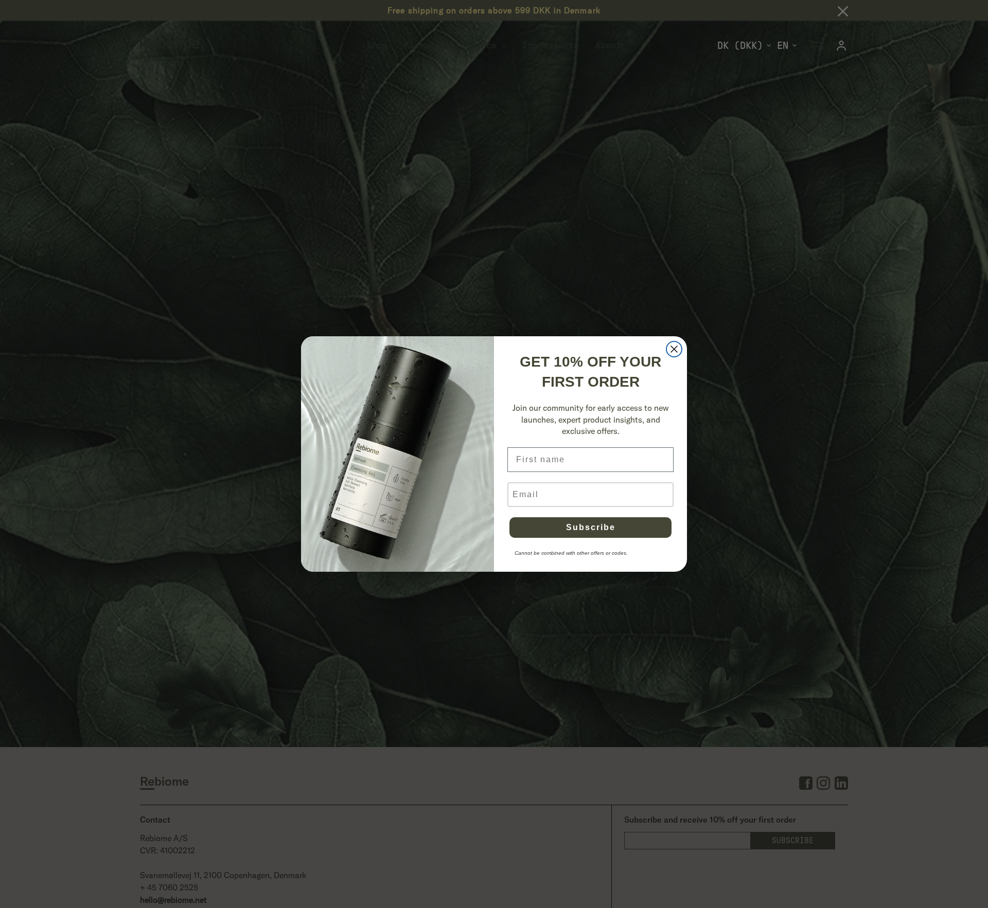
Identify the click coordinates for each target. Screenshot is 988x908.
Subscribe (590, 527)
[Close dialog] (674, 349)
